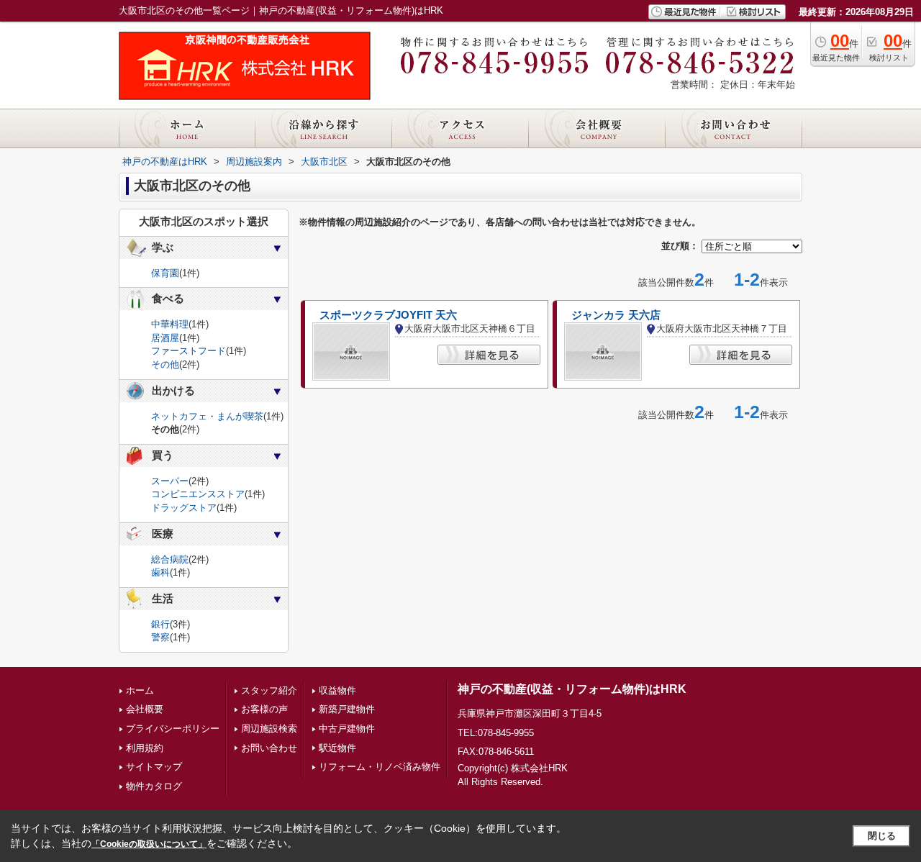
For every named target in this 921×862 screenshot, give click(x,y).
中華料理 (170, 324)
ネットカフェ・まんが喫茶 (207, 416)
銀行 (160, 624)
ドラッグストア (184, 507)
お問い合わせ (269, 748)
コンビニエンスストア (198, 494)
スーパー (170, 481)
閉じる (882, 835)
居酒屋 (165, 337)
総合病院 (170, 559)
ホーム (140, 690)
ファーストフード (188, 350)
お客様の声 (264, 709)
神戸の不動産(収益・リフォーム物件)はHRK (572, 689)
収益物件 (337, 690)
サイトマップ (154, 766)
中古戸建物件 (347, 728)
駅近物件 (337, 748)
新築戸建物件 (347, 709)
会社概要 (144, 709)
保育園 (165, 273)
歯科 (160, 572)
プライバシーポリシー (172, 728)
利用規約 (144, 748)
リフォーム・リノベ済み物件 (379, 766)
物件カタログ (154, 786)
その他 (165, 364)
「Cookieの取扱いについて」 (149, 844)
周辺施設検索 (269, 728)
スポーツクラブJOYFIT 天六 (388, 315)
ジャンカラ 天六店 (616, 315)
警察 (160, 637)
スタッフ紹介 (269, 690)
